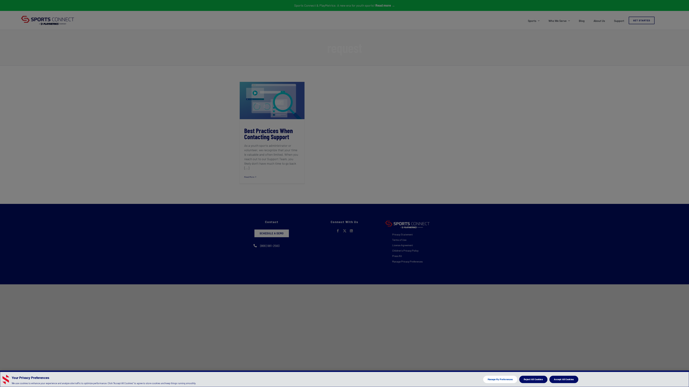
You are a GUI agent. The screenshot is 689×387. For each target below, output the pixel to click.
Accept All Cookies (564, 379)
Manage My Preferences (500, 379)
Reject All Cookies (533, 379)
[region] (344, 379)
